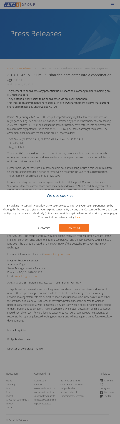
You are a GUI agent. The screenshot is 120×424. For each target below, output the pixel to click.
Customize (44, 228)
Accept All (74, 228)
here (78, 217)
